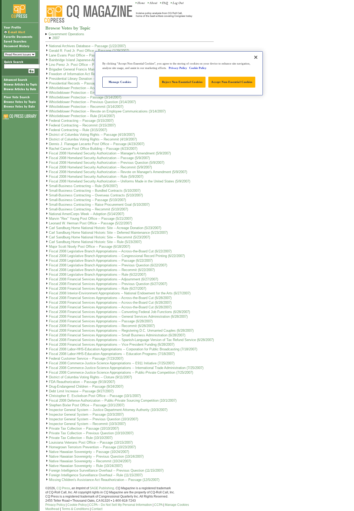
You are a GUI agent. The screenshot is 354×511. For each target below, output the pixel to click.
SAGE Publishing (102, 488)
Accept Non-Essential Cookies (231, 81)
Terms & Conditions (75, 509)
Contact (96, 509)
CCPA (158, 505)
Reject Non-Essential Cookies (182, 81)
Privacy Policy (55, 505)
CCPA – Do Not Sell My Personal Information (120, 505)
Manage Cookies (177, 505)
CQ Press (63, 488)
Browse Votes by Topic (67, 28)
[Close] (255, 57)
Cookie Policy (77, 505)
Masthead (52, 509)
